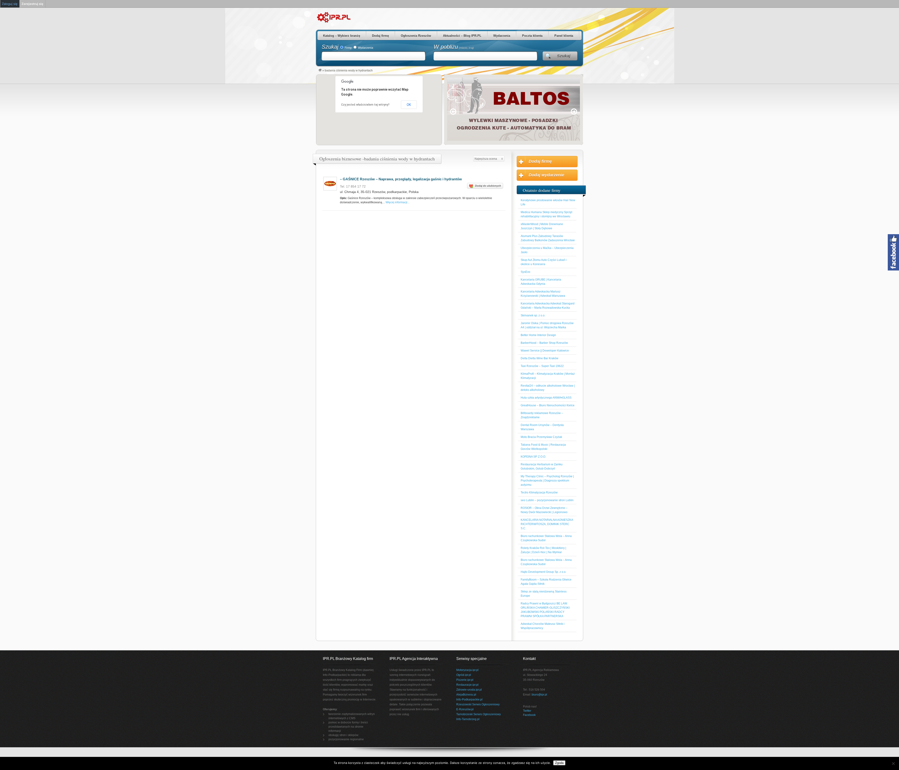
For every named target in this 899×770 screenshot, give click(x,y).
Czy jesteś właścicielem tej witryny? (365, 104)
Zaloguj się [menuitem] (10, 4)
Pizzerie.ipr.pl (464, 679)
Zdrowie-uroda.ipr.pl (469, 689)
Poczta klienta (532, 35)
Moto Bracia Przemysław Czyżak (541, 437)
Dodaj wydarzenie (546, 175)
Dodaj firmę (380, 35)
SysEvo (525, 272)
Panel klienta (563, 35)
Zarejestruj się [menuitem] (32, 4)
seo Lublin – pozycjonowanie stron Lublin (547, 500)
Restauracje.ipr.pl (467, 684)
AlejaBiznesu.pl (466, 694)
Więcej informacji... (397, 202)
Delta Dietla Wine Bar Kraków (539, 358)
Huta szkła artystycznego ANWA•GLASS (546, 397)
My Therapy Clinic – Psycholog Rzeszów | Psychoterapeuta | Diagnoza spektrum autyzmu (547, 480)
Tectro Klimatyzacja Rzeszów (539, 492)
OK (409, 105)
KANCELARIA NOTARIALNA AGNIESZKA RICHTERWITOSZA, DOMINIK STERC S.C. (547, 524)
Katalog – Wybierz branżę (341, 35)
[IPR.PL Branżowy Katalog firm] (320, 70)
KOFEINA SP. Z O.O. (533, 456)
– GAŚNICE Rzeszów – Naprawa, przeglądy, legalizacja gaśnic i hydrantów (401, 179)
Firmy (348, 47)
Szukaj (330, 47)
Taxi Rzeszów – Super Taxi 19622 (542, 366)
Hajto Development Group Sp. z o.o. (543, 572)
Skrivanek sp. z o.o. (533, 315)
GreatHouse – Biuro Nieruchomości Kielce (548, 405)
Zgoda (559, 763)
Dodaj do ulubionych (488, 185)
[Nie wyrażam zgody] (893, 763)
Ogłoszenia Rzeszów (416, 35)
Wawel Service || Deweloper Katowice (545, 350)
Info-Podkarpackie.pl (469, 699)
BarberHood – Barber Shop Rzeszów (544, 342)
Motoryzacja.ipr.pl (467, 670)
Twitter (527, 710)
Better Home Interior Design (538, 335)
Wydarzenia (501, 35)
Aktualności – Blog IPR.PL (462, 35)
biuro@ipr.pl (539, 694)
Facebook (529, 715)
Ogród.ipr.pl (463, 675)
